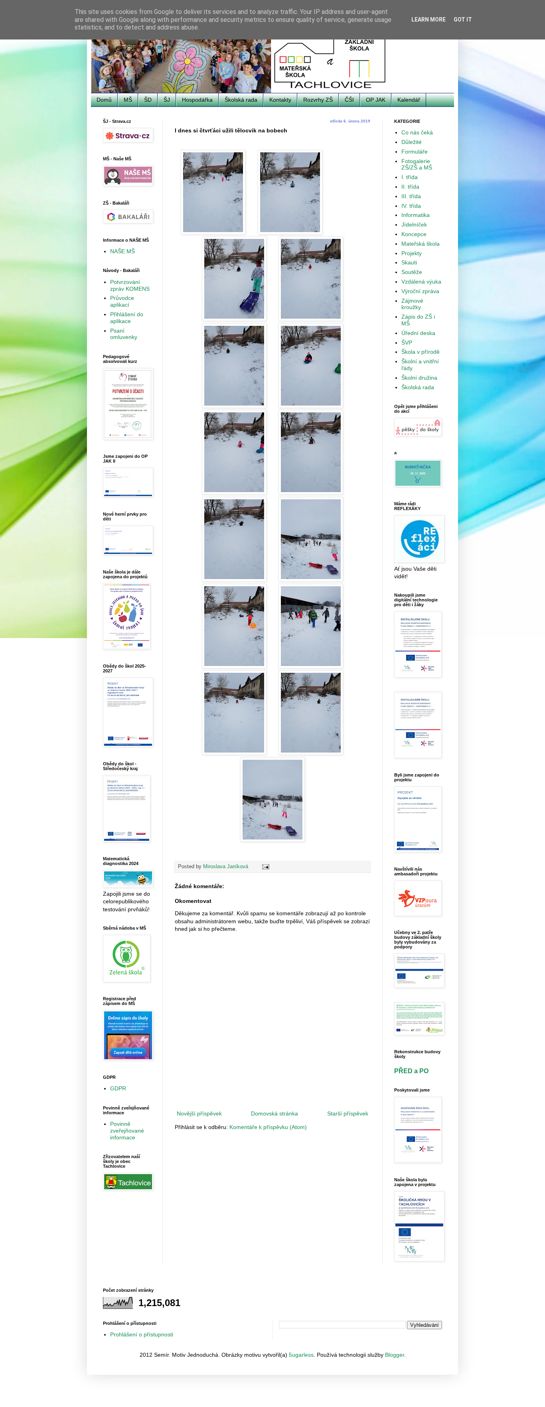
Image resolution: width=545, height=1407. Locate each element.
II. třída (410, 186)
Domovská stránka (274, 1113)
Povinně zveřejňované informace (127, 1131)
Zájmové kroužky (412, 304)
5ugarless (301, 1355)
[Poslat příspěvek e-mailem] (265, 866)
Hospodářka (197, 100)
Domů (104, 100)
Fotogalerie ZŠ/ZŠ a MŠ (416, 164)
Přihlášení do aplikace (126, 317)
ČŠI (349, 100)
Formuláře (414, 151)
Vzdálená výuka (421, 281)
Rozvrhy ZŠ (318, 100)
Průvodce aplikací (122, 301)
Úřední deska (418, 333)
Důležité (411, 142)
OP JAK (375, 100)
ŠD (148, 100)
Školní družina (419, 377)
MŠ (128, 100)
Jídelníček (414, 224)
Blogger (394, 1355)
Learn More (428, 19)
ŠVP (406, 342)
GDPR (118, 1088)
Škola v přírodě (420, 352)
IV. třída (411, 206)
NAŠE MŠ (122, 251)
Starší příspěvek (347, 1113)
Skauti (409, 262)
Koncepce (414, 234)
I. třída (409, 177)
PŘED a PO (411, 1070)
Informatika (415, 215)
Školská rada (241, 100)
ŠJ (167, 100)
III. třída (411, 196)
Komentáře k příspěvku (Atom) (268, 1127)
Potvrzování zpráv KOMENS (130, 285)
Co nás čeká (417, 132)
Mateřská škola (420, 243)
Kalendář (408, 100)
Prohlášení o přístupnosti (141, 1334)
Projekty (411, 253)
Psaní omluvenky (123, 334)
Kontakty (280, 100)
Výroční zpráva (420, 291)
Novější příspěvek (199, 1113)
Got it (463, 19)
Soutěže (411, 272)
